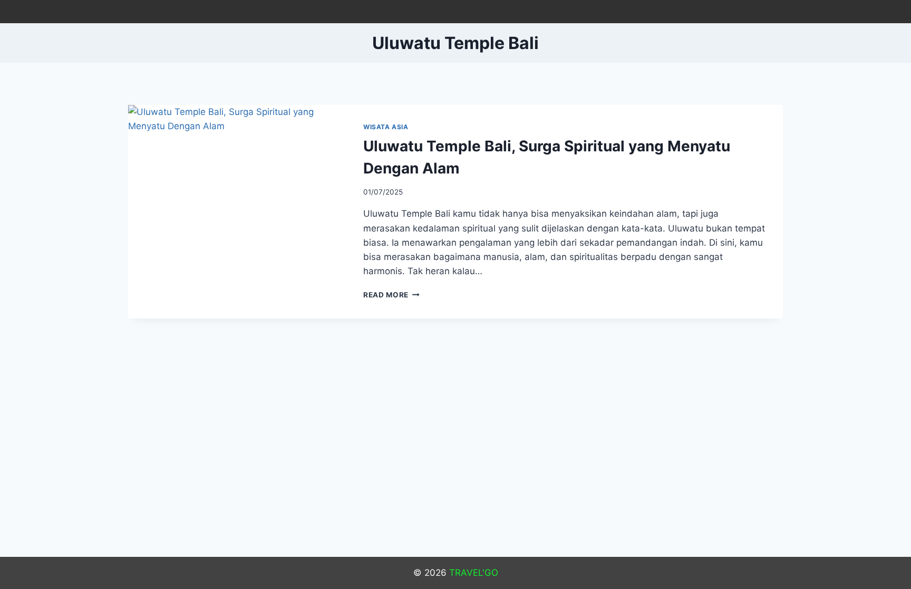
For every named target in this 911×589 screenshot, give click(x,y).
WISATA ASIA (386, 127)
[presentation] (237, 177)
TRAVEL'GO (473, 572)
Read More (391, 295)
